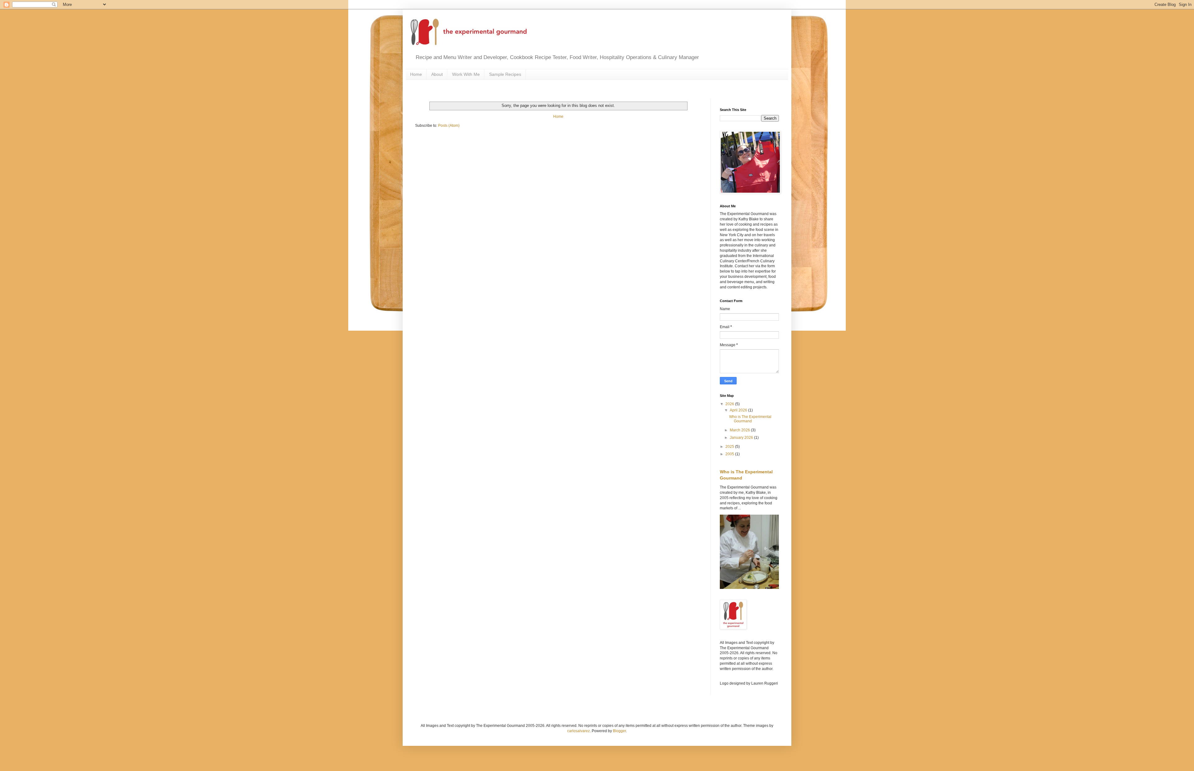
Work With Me (466, 74)
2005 (730, 454)
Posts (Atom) (449, 125)
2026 (730, 404)
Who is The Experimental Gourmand (750, 419)
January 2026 (742, 437)
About (437, 74)
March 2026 (740, 430)
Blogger (619, 731)
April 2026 (739, 410)
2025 (730, 446)
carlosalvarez (578, 731)
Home (416, 74)
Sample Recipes (505, 74)
